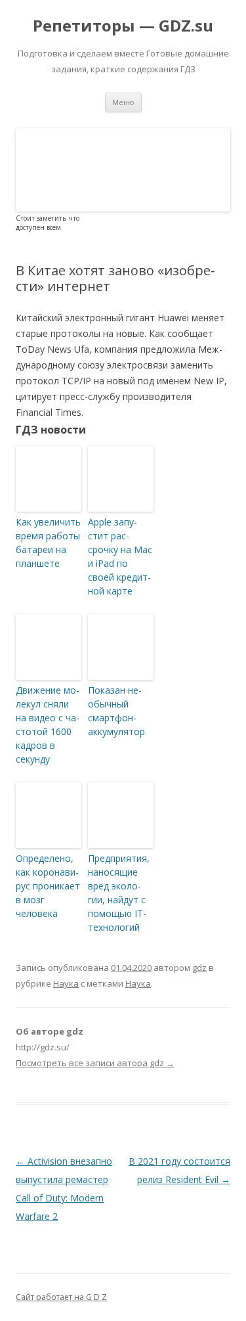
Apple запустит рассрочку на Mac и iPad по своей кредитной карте (120, 556)
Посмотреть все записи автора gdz (95, 1063)
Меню (123, 102)
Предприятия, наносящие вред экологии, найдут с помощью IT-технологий (119, 892)
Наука (66, 983)
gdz (199, 968)
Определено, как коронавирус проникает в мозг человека (48, 886)
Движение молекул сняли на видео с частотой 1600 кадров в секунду (47, 724)
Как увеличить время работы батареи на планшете (48, 543)
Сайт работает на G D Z (61, 1297)
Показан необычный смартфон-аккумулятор (116, 711)
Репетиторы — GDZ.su (123, 26)
